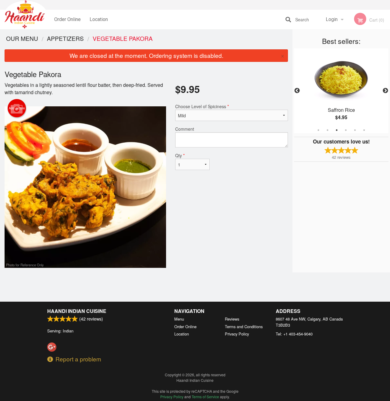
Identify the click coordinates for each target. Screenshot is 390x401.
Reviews (232, 319)
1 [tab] (318, 130)
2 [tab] (327, 130)
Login (332, 19)
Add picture (17, 108)
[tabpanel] (341, 91)
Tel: (294, 334)
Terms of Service (205, 396)
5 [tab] (355, 130)
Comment (184, 129)
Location (99, 19)
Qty (180, 155)
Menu (179, 319)
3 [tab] (337, 130)
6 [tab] (364, 130)
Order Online (67, 19)
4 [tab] (346, 130)
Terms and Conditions (244, 326)
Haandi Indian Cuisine (76, 310)
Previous (297, 91)
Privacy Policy (237, 334)
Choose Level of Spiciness (202, 106)
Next (385, 91)
